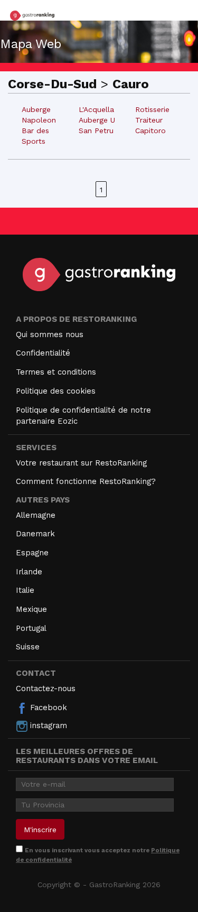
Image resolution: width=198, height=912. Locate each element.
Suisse (28, 647)
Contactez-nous (46, 688)
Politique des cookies (56, 391)
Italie (25, 590)
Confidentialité (43, 353)
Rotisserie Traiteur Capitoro (152, 120)
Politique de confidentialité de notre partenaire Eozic (83, 415)
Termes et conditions (56, 372)
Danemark (35, 533)
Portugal (31, 628)
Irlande (29, 571)
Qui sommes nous (49, 334)
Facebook (47, 707)
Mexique (31, 609)
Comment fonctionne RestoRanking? (86, 481)
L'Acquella (96, 109)
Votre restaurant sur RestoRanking (81, 463)
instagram (47, 725)
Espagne (32, 552)
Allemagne (35, 515)
